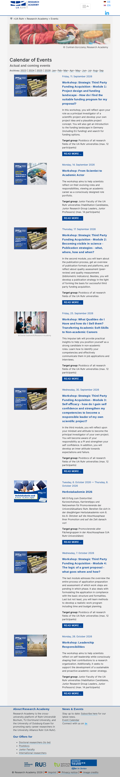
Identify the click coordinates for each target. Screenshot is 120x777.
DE (108, 1)
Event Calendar (70, 720)
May (78, 70)
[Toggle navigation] (85, 6)
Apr (72, 70)
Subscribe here (89, 713)
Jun (84, 70)
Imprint (52, 772)
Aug (95, 70)
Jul (89, 70)
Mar (66, 70)
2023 (23, 70)
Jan (54, 70)
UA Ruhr (19, 18)
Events (54, 18)
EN (108, 5)
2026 (47, 70)
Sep (101, 70)
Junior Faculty (27, 749)
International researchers (32, 752)
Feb (60, 70)
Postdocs (24, 745)
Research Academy (37, 18)
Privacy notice (70, 772)
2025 (39, 70)
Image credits (90, 772)
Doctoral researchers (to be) (35, 742)
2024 (31, 70)
